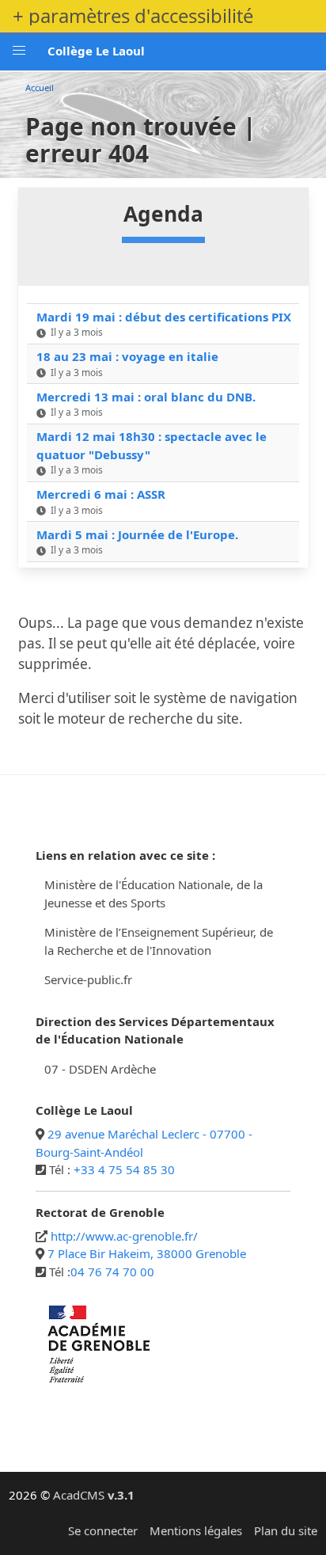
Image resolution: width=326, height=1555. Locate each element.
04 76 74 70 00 (112, 1271)
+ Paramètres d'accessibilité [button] (133, 15)
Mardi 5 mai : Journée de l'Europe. (137, 534)
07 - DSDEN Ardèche (100, 1069)
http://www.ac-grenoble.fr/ (124, 1236)
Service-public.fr (88, 979)
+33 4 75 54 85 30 (124, 1169)
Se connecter (103, 1530)
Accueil (39, 87)
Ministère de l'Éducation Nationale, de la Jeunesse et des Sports (153, 893)
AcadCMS (94, 1495)
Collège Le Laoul (96, 51)
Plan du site (285, 1530)
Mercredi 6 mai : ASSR (100, 494)
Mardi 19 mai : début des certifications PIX (163, 317)
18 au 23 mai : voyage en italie (127, 356)
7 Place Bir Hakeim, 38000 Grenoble (146, 1253)
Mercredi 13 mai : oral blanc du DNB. (146, 397)
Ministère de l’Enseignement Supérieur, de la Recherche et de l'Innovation (158, 941)
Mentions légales (196, 1530)
